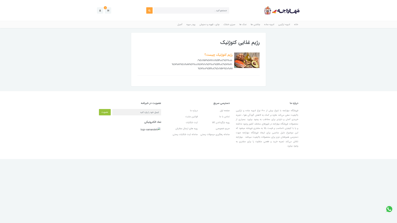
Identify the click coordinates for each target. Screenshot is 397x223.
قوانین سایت (191, 116)
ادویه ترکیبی (284, 24)
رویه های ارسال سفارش (186, 128)
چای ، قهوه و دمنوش (209, 24)
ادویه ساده (269, 24)
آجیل (179, 24)
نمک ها (243, 24)
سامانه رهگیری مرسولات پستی (215, 134)
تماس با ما (224, 116)
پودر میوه (190, 24)
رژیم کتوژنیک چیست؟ (219, 54)
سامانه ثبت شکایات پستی (185, 134)
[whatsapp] (389, 209)
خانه (296, 24)
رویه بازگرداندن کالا (221, 122)
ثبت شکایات (192, 122)
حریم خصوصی (223, 128)
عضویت (104, 112)
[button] (108, 10)
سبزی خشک (229, 24)
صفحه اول (225, 110)
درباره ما (194, 110)
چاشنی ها (255, 24)
